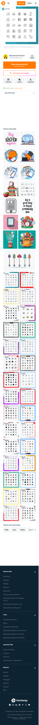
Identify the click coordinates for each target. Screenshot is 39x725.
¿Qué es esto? (18, 88)
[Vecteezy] (3, 3)
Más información (10, 93)
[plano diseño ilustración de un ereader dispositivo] (27, 288)
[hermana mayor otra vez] (11, 139)
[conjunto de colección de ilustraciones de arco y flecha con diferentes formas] (19, 347)
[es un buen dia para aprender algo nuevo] (11, 289)
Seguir (32, 58)
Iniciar (29, 3)
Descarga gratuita (19, 65)
